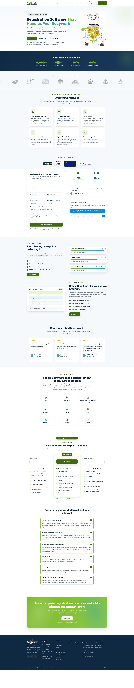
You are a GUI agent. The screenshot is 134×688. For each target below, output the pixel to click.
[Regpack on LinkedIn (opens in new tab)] (28, 656)
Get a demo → (32, 38)
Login (93, 3)
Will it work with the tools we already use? (67, 544)
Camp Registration (46, 646)
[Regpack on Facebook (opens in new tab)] (31, 656)
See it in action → (33, 274)
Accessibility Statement (87, 656)
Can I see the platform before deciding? (67, 577)
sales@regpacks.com (100, 643)
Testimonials (59, 659)
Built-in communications (38, 137)
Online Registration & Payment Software (37, 14)
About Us (70, 3)
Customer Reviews (60, 652)
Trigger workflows (88, 116)
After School (67, 398)
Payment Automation (63, 116)
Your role (51, 194)
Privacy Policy (50, 229)
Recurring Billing (46, 658)
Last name (49, 181)
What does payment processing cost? (67, 532)
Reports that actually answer (66, 137)
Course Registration (47, 651)
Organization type (34, 200)
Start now (40, 462)
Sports (67, 420)
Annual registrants (53, 200)
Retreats (45, 420)
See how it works (43, 38)
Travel (88, 420)
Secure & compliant (89, 137)
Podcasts (58, 657)
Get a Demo (102, 3)
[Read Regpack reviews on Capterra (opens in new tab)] (47, 163)
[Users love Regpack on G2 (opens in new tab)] (58, 164)
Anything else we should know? (39, 213)
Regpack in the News (61, 654)
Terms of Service (86, 643)
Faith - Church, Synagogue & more (88, 399)
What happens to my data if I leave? (67, 567)
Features (41, 3)
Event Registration (46, 649)
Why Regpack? (59, 645)
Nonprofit (88, 410)
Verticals (49, 3)
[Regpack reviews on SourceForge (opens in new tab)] (70, 164)
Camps (46, 398)
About (57, 643)
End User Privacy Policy (87, 647)
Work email (33, 188)
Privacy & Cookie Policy (87, 645)
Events (67, 410)
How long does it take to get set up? (67, 520)
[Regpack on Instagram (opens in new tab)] (35, 656)
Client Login (98, 645)
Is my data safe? (67, 556)
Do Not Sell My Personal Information (88, 653)
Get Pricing (55, 38)
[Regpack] (34, 641)
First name (32, 181)
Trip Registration (46, 654)
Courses (45, 410)
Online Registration (46, 644)
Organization (33, 194)
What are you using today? (38, 206)
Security (84, 650)
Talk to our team (72, 498)
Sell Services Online (47, 656)
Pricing (56, 3)
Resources (62, 3)
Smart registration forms (38, 116)
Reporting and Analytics (74, 643)
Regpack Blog (98, 647)
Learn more (37, 359)
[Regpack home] (32, 3)
